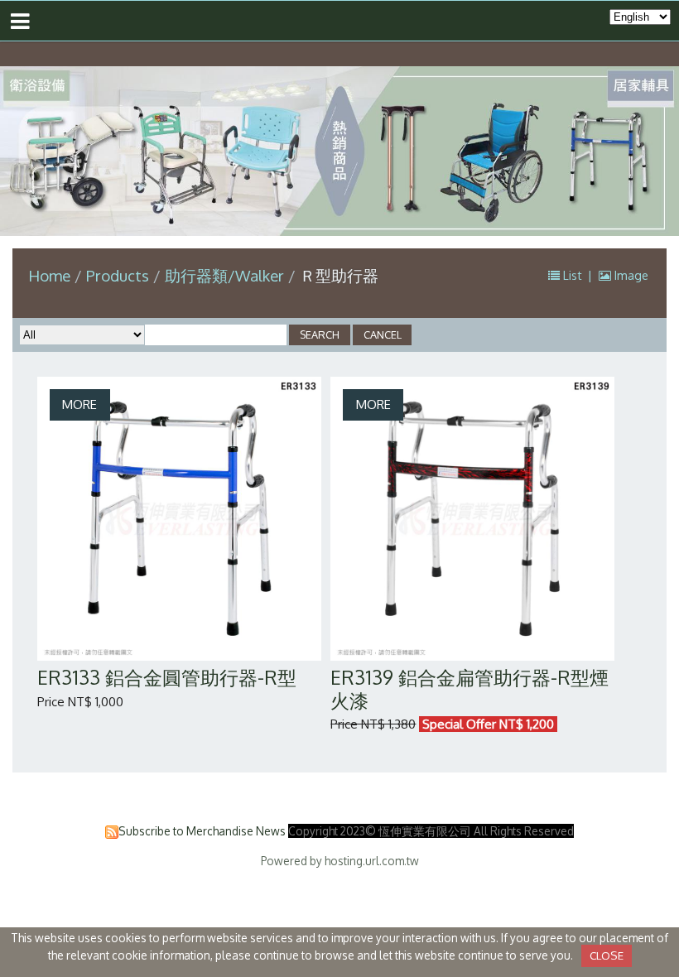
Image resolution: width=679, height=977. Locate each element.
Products (119, 275)
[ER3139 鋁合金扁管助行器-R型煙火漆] (472, 519)
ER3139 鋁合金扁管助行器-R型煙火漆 (469, 688)
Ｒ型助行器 (339, 275)
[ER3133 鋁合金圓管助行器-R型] (179, 519)
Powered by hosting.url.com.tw (340, 861)
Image (629, 275)
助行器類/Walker (224, 275)
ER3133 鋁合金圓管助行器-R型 (166, 677)
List (572, 275)
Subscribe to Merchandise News (202, 831)
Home (49, 275)
